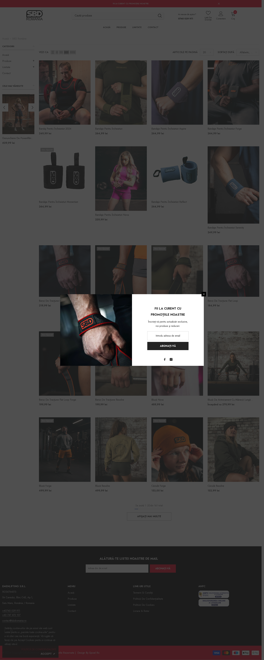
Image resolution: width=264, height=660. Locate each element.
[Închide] (204, 294)
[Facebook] (164, 359)
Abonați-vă (168, 346)
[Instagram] (171, 359)
